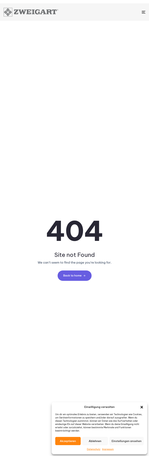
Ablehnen (95, 441)
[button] (142, 407)
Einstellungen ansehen (127, 441)
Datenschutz (93, 449)
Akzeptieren (68, 441)
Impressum (108, 449)
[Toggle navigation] (121, 12)
